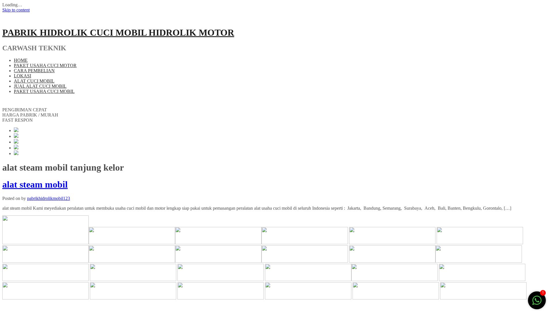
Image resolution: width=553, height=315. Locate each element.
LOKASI (22, 75)
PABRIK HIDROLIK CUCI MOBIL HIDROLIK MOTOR (118, 32)
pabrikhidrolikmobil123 (48, 198)
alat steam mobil (35, 184)
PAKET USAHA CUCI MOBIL (44, 91)
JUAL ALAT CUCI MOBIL (40, 86)
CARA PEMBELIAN (34, 70)
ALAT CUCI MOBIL (34, 81)
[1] (536, 303)
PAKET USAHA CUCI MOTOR (45, 65)
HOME (21, 60)
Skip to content (16, 9)
